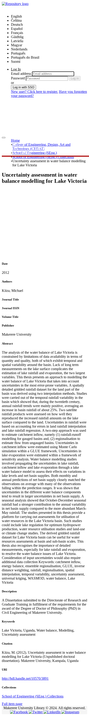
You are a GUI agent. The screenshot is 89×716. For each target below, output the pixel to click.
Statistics (17, 144)
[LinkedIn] (52, 712)
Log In (16, 69)
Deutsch (17, 24)
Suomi (15, 61)
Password (18, 78)
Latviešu (17, 41)
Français (17, 33)
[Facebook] (19, 712)
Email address (21, 74)
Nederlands (19, 49)
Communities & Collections (31, 148)
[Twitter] (36, 712)
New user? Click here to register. (34, 92)
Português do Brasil (25, 57)
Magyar (16, 45)
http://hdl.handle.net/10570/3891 (25, 678)
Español (17, 29)
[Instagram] (70, 712)
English (16, 16)
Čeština (16, 20)
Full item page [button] (12, 704)
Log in (75, 78)
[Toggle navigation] (3, 137)
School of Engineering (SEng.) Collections (43, 157)
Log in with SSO (23, 87)
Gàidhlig (17, 37)
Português (18, 53)
